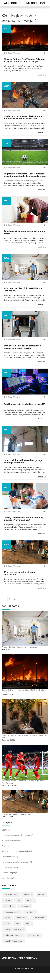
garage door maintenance (14, 929)
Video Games (8, 878)
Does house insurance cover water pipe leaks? (24, 232)
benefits (30, 900)
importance (30, 912)
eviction (7, 900)
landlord (41, 894)
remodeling (9, 906)
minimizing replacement (13, 935)
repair (7, 924)
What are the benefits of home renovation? (20, 573)
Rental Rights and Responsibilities (17, 851)
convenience (21, 918)
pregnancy (28, 894)
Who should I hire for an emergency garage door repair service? (22, 347)
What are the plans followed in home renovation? (23, 289)
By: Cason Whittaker (12, 53)
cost (17, 924)
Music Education (10, 857)
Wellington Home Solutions (25, 3)
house (27, 924)
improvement (25, 906)
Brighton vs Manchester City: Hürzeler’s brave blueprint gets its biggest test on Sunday (24, 175)
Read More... (42, 75)
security (7, 918)
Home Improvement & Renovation (17, 862)
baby (19, 900)
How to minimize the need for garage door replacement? (23, 461)
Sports (6, 830)
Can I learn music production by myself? (24, 404)
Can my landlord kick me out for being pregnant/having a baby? (23, 519)
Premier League (9, 873)
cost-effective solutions (13, 941)
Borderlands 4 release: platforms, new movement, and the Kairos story (24, 117)
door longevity (34, 935)
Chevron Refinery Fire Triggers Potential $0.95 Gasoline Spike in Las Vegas (24, 60)
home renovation (11, 894)
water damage (38, 918)
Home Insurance (10, 867)
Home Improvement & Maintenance (17, 835)
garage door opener (12, 912)
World (5, 846)
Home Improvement (11, 840)
